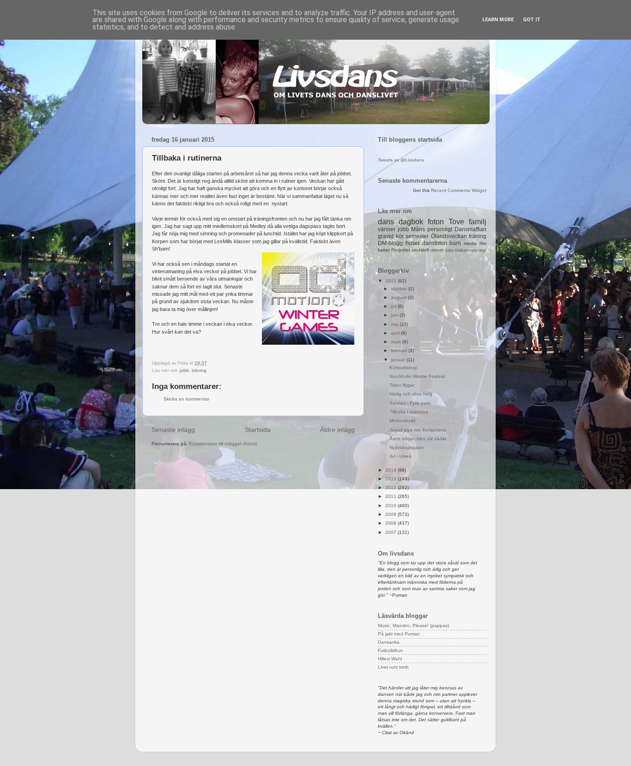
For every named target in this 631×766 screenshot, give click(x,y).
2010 (391, 505)
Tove (456, 222)
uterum (437, 250)
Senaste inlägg (173, 429)
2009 (391, 514)
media (470, 243)
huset (412, 243)
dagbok (411, 222)
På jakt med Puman (399, 633)
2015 (391, 280)
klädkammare (466, 250)
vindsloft (420, 249)
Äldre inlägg (337, 429)
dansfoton (434, 243)
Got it (531, 20)
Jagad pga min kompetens (417, 429)
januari (399, 359)
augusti (399, 297)
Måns (418, 229)
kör (400, 236)
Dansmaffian (470, 229)
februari (399, 350)
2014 (391, 470)
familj (477, 222)
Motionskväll (402, 420)
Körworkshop (403, 367)
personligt (439, 229)
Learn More (498, 20)
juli (394, 306)
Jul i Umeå (400, 456)
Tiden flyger (401, 385)
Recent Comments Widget (458, 190)
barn (455, 243)
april (396, 332)
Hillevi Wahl (390, 658)
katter (384, 249)
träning (199, 370)
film (482, 243)
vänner (386, 229)
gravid (386, 236)
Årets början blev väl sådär (417, 438)
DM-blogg (390, 243)
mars (396, 341)
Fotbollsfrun (390, 650)
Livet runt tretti (393, 667)
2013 (391, 478)
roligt (481, 250)
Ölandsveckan (449, 236)
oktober (399, 288)
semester (417, 236)
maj (395, 324)
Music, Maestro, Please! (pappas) (413, 625)
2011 (391, 496)
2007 (391, 532)
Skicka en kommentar (186, 398)
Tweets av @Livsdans (401, 159)
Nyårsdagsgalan (406, 447)
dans (386, 222)
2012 (391, 487)
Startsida (258, 429)
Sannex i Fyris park (409, 403)
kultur (449, 250)
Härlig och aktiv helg (410, 393)
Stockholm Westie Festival (417, 376)
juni (395, 314)
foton (436, 222)
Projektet (400, 249)
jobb (184, 370)
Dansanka (389, 642)
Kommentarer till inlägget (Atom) (223, 443)
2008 (391, 523)
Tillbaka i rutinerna (408, 411)
